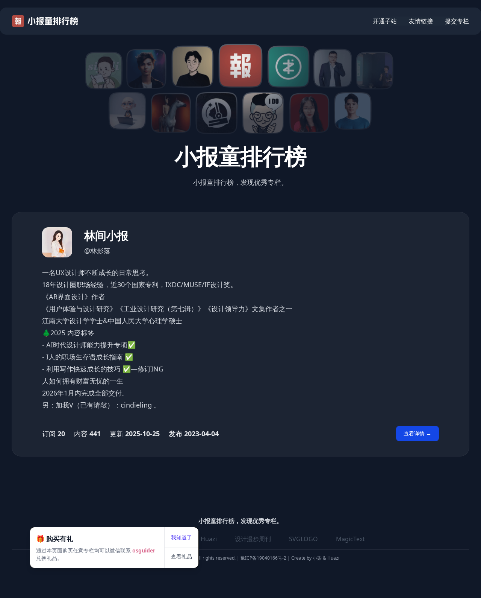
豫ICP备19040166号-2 (263, 558)
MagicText (350, 539)
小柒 (318, 558)
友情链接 (421, 21)
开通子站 (385, 21)
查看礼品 (181, 556)
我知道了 (181, 537)
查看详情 (417, 433)
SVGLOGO (303, 539)
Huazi (209, 539)
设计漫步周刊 (253, 539)
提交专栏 (457, 21)
